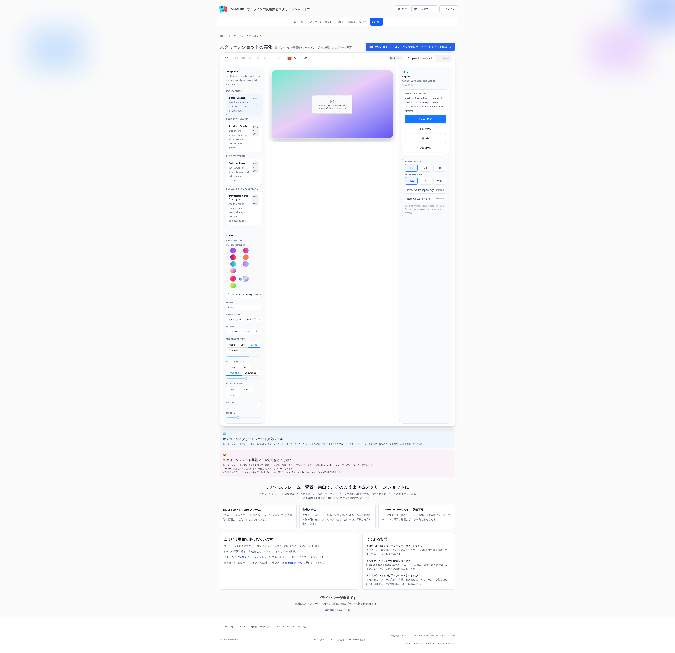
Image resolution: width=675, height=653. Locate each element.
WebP (439, 180)
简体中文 (302, 626)
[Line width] (295, 58)
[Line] (257, 58)
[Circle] (250, 58)
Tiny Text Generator (413, 643)
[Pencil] (271, 58)
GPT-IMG (406, 635)
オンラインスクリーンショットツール (250, 557)
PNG (411, 180)
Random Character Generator (440, 643)
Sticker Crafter (421, 635)
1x (411, 167)
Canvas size (233, 314)
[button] (424, 8)
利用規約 (339, 639)
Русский (291, 626)
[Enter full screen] (226, 58)
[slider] (250, 356)
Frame (230, 302)
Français (244, 626)
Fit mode (231, 326)
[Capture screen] (305, 58)
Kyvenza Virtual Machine (443, 635)
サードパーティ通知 (356, 639)
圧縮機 (351, 21)
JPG (426, 180)
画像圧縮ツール (293, 562)
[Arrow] (264, 58)
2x (425, 167)
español (234, 626)
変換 (361, 21)
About (313, 639)
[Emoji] (278, 58)
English (223, 626)
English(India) (266, 626)
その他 (375, 21)
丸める (340, 21)
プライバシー (326, 639)
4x (440, 167)
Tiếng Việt (280, 626)
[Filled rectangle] (243, 58)
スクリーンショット (321, 21)
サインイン (448, 9)
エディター (299, 21)
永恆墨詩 (395, 635)
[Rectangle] (236, 58)
